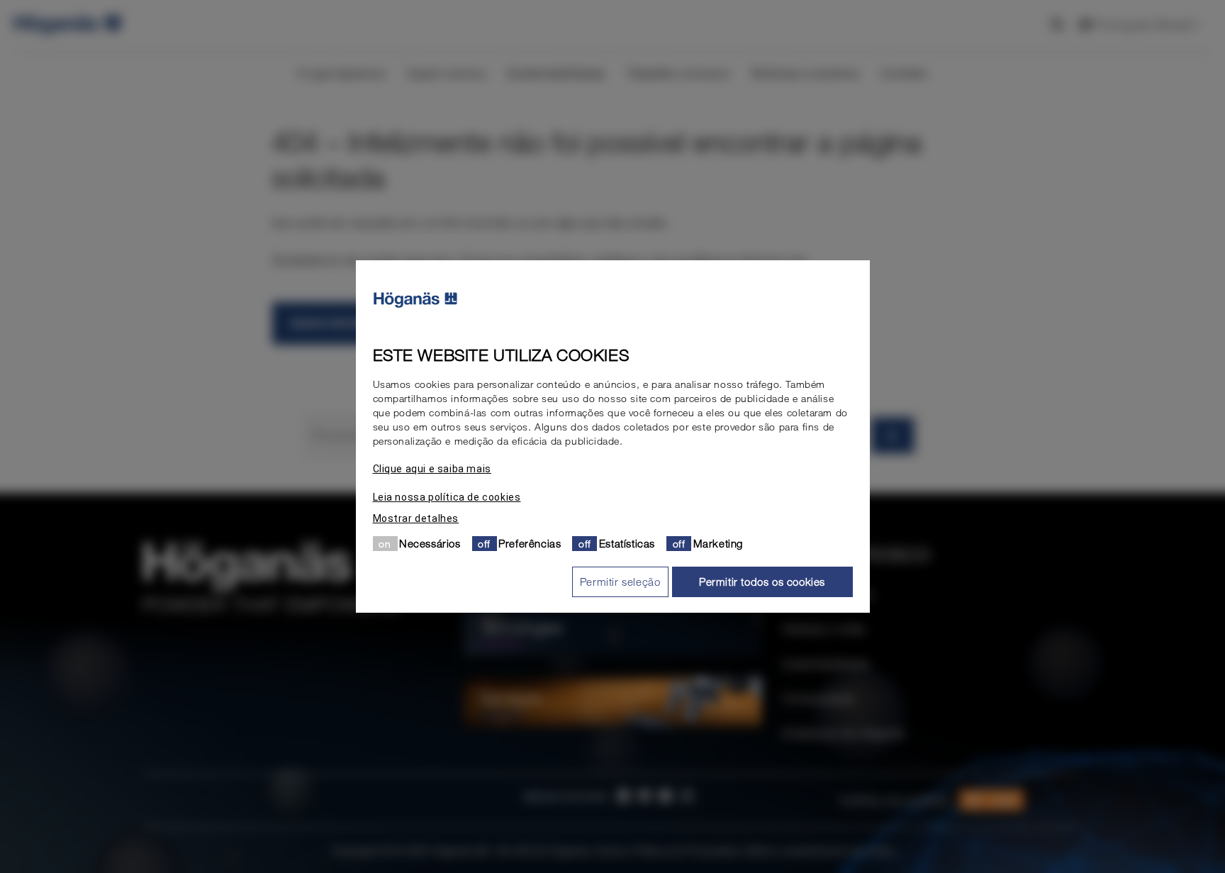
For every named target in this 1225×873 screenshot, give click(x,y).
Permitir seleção (620, 581)
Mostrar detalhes (416, 518)
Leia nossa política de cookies (447, 497)
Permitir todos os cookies (762, 581)
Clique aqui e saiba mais (432, 468)
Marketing (718, 543)
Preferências (529, 543)
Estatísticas (627, 543)
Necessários (430, 543)
